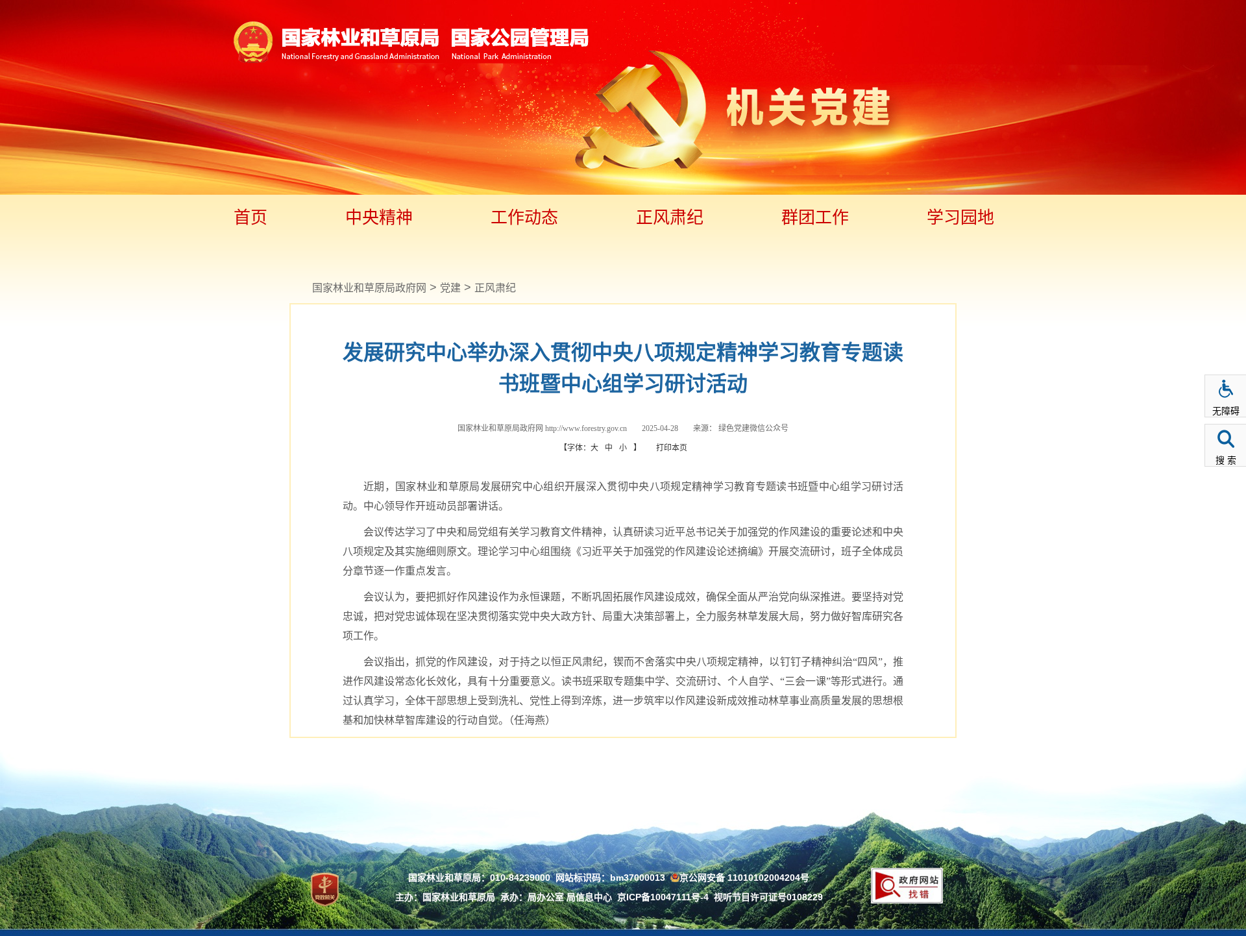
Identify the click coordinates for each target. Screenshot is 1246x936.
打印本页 (671, 447)
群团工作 (815, 217)
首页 (250, 217)
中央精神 (379, 217)
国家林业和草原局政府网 (369, 287)
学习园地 (960, 217)
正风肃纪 (669, 217)
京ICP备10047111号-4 (663, 897)
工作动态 (524, 217)
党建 (450, 287)
